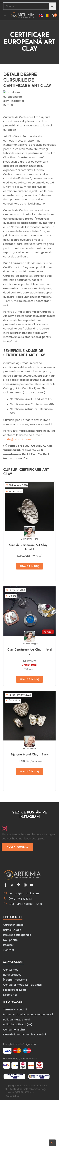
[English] (41, 15)
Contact (8, 950)
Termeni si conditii (15, 1009)
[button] (5, 15)
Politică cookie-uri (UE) (17, 1024)
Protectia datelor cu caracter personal (28, 1014)
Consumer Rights (14, 1029)
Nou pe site (10, 940)
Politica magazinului (16, 1019)
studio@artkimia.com (17, 439)
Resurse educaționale (17, 935)
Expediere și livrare (15, 990)
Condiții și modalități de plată (22, 984)
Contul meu (10, 969)
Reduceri (8, 945)
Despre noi (10, 994)
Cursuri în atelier (13, 925)
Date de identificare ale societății (24, 1034)
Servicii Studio (12, 930)
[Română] (47, 15)
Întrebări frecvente (15, 979)
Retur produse (12, 974)
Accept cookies (17, 846)
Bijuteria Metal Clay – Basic (29, 754)
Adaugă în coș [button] (29, 566)
